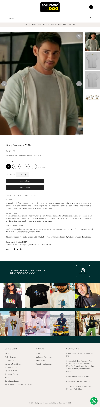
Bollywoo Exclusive (44, 357)
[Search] (90, 18)
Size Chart (42, 167)
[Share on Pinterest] (21, 249)
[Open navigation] (8, 7)
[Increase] (25, 174)
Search (8, 353)
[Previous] (4, 83)
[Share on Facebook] (14, 249)
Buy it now (25, 187)
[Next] (79, 83)
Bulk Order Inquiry (12, 381)
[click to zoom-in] (79, 36)
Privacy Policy (11, 367)
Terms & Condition (13, 364)
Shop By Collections (44, 364)
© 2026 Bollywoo (35, 403)
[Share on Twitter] (18, 249)
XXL (33, 166)
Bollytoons (40, 360)
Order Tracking (11, 357)
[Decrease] (18, 174)
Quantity (10, 175)
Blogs (7, 377)
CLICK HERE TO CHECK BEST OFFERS (21, 195)
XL (27, 166)
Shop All (39, 353)
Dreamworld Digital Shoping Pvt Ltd (57, 403)
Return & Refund (12, 371)
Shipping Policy (11, 374)
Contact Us (9, 360)
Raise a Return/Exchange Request (19, 384)
